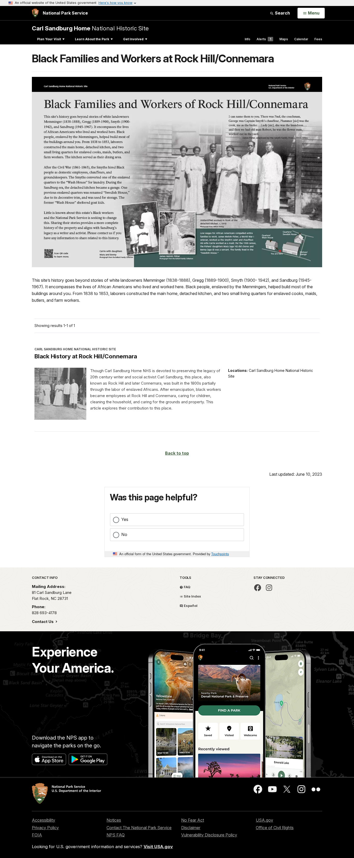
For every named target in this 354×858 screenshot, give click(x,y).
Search (282, 13)
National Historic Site (90, 28)
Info (247, 39)
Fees (318, 39)
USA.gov (264, 820)
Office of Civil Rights (275, 827)
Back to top (177, 453)
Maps (283, 39)
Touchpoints (220, 553)
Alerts (264, 39)
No (124, 534)
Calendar (301, 39)
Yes (124, 519)
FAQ (186, 587)
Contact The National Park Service (139, 827)
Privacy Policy (45, 827)
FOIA (37, 834)
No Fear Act (192, 820)
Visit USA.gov (158, 846)
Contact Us (43, 621)
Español (190, 606)
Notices (114, 820)
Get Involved (133, 39)
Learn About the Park (92, 39)
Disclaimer (190, 827)
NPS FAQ (116, 834)
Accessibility (43, 820)
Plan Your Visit (49, 39)
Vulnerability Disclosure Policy (209, 834)
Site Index (192, 596)
